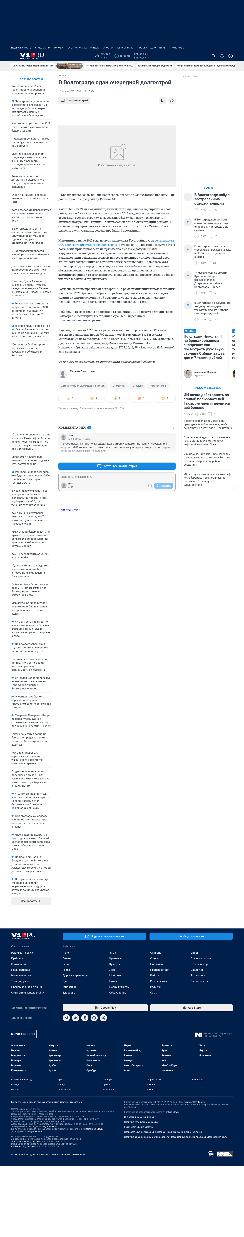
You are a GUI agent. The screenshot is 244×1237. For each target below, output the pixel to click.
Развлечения (158, 981)
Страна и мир (199, 964)
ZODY (153, 48)
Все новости (31, 79)
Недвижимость (21, 48)
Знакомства (42, 48)
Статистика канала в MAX (27, 992)
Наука (113, 981)
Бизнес (67, 958)
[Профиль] (230, 56)
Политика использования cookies (141, 1122)
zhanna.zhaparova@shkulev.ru (26, 1141)
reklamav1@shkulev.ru (195, 1102)
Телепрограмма (76, 48)
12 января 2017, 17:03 (69, 91)
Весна (66, 964)
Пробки (143, 48)
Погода (58, 48)
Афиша (94, 48)
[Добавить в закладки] (162, 100)
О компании (19, 964)
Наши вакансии (21, 975)
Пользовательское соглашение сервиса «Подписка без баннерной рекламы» (163, 1132)
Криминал (115, 958)
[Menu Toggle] (13, 56)
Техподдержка (20, 981)
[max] (94, 1017)
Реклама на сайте (22, 952)
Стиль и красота (201, 958)
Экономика (198, 975)
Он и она (155, 952)
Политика (156, 964)
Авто (66, 952)
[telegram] (66, 1017)
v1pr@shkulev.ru (171, 1112)
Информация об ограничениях (140, 1117)
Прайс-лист (18, 958)
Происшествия (159, 969)
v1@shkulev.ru (50, 1126)
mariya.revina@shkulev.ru (23, 1146)
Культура (115, 964)
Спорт (194, 952)
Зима (112, 952)
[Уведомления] (222, 56)
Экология (197, 969)
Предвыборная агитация (27, 987)
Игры (162, 48)
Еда (65, 981)
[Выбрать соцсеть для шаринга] (172, 100)
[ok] (84, 1017)
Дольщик (138, 385)
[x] (103, 1017)
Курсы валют (126, 48)
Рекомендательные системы (138, 1127)
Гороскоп (108, 48)
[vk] (75, 1017)
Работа (154, 975)
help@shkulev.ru (35, 1131)
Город (66, 969)
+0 (161, 457)
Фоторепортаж (158, 385)
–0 (171, 457)
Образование (117, 992)
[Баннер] (69, 66)
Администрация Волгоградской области (83, 385)
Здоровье (69, 992)
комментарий (77, 100)
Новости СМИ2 (69, 510)
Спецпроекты (199, 981)
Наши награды (20, 969)
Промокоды (177, 48)
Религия (155, 987)
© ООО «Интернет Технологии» (68, 1154)
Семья (154, 992)
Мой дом (115, 975)
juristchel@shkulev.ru (93, 1129)
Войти (71, 487)
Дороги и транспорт (75, 975)
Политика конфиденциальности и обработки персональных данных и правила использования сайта (176, 1137)
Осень (154, 958)
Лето (112, 969)
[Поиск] (213, 56)
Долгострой (119, 385)
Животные (69, 987)
